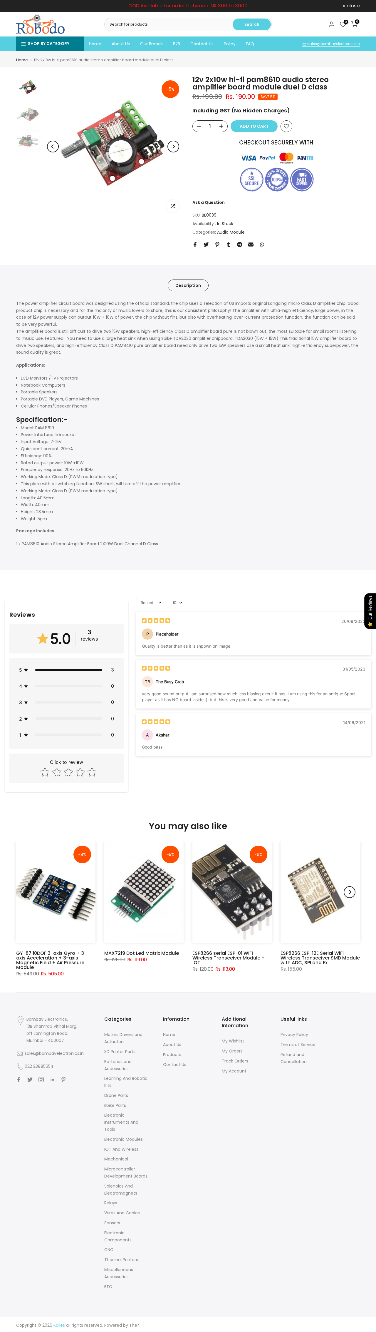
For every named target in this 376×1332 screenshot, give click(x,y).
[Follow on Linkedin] (52, 1079)
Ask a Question (208, 202)
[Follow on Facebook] (18, 1079)
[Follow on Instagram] (41, 1079)
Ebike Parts (115, 1105)
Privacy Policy (294, 1034)
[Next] (173, 146)
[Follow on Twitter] (30, 1079)
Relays (110, 1203)
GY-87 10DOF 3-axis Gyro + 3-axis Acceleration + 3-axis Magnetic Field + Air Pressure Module (51, 960)
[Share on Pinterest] (217, 244)
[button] (66, 670)
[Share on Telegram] (239, 244)
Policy (230, 44)
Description (188, 285)
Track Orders (235, 1061)
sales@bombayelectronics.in (333, 43)
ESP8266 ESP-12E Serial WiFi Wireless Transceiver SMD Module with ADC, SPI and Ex (320, 958)
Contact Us (202, 44)
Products (172, 1054)
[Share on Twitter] (206, 244)
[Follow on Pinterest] (63, 1079)
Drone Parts (116, 1095)
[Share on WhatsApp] (262, 244)
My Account (234, 1071)
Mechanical (116, 1159)
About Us (121, 44)
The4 (134, 1325)
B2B (176, 44)
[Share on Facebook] (195, 244)
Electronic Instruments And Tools (121, 1122)
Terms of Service (298, 1044)
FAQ (250, 44)
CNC (108, 1250)
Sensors (112, 1223)
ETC (108, 1287)
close (26, 6)
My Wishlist (233, 1041)
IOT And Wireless (121, 1149)
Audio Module (231, 232)
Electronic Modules (123, 1139)
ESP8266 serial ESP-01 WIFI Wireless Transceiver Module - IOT (228, 958)
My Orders (232, 1051)
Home (95, 44)
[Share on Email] (251, 244)
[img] (156, 621)
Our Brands (151, 44)
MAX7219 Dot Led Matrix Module (141, 953)
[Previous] (53, 146)
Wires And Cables (122, 1213)
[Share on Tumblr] (228, 244)
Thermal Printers (121, 1260)
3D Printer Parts (119, 1052)
